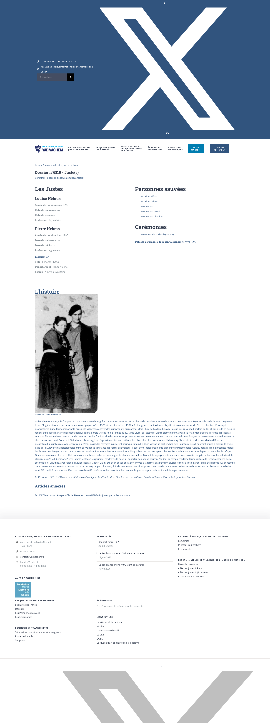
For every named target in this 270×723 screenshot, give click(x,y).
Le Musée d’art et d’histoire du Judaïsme (118, 642)
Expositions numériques (191, 576)
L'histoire (47, 291)
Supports (20, 640)
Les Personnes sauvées (27, 612)
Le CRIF (100, 634)
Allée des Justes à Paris (190, 568)
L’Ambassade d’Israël (108, 630)
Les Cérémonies (23, 616)
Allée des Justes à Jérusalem (193, 572)
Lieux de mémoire (188, 564)
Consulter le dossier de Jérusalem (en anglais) (59, 177)
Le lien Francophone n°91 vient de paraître (121, 553)
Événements (184, 548)
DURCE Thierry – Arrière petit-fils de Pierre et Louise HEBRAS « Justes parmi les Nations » (82, 495)
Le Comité (183, 540)
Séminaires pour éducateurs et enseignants (38, 632)
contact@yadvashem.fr (32, 556)
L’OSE (100, 638)
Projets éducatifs (24, 636)
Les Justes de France (26, 604)
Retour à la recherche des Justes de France (57, 165)
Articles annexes (50, 486)
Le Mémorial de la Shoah (110, 622)
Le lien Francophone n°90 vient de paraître (121, 564)
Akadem (101, 626)
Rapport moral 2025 (109, 541)
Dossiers (19, 608)
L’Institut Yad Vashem (189, 544)
